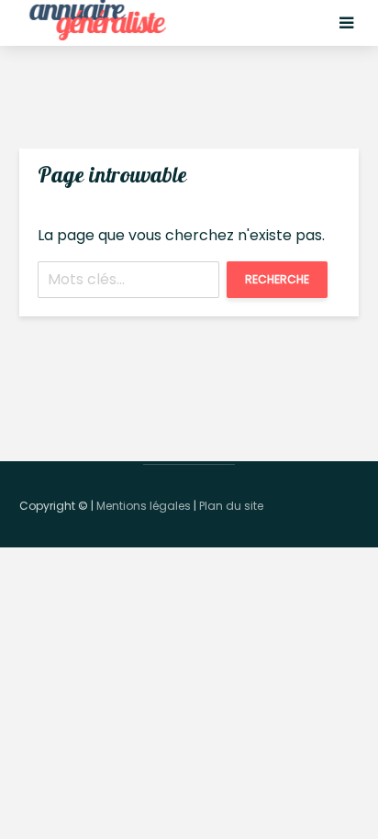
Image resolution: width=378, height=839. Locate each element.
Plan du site (231, 505)
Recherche (277, 279)
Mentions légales (143, 505)
